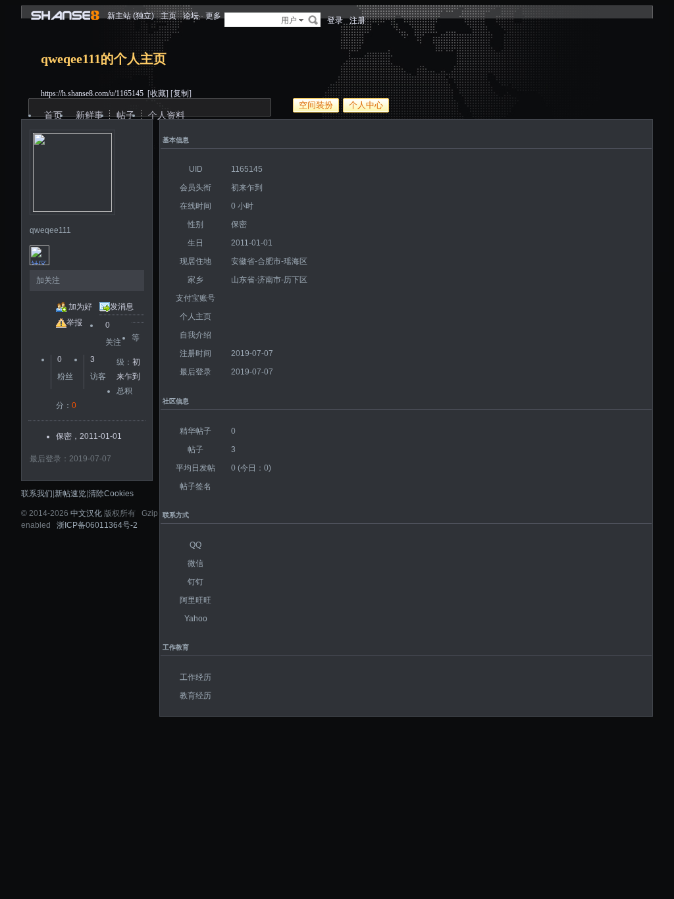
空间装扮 (316, 105)
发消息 (122, 306)
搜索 (313, 20)
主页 (168, 16)
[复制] (181, 93)
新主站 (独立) (130, 16)
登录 (335, 20)
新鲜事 (89, 115)
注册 (357, 20)
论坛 (191, 16)
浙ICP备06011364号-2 (97, 525)
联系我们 (37, 493)
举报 (74, 322)
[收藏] (157, 93)
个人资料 (166, 115)
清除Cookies (111, 493)
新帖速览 (70, 493)
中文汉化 (86, 513)
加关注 (48, 280)
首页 (53, 115)
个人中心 (366, 105)
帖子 (126, 115)
